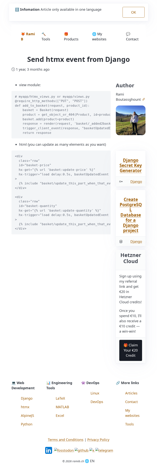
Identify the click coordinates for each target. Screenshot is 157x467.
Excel (60, 415)
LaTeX (60, 398)
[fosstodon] (64, 450)
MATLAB (62, 407)
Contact (131, 401)
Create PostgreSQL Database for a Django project (131, 214)
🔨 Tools (46, 36)
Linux (95, 393)
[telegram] (104, 450)
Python (26, 424)
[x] (92, 450)
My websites (132, 413)
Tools (129, 424)
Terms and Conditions (65, 439)
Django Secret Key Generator (130, 165)
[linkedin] (49, 450)
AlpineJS (27, 415)
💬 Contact (132, 36)
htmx (25, 407)
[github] (82, 450)
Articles (131, 393)
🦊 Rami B (28, 36)
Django (136, 181)
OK (133, 12)
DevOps (97, 401)
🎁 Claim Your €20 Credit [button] (130, 350)
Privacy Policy (98, 439)
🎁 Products (71, 36)
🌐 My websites (99, 36)
